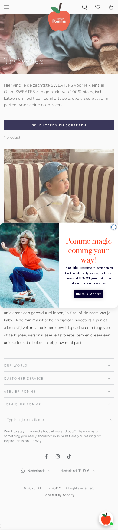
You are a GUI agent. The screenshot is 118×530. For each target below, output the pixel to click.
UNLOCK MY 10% (88, 294)
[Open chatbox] (106, 518)
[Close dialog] (113, 227)
